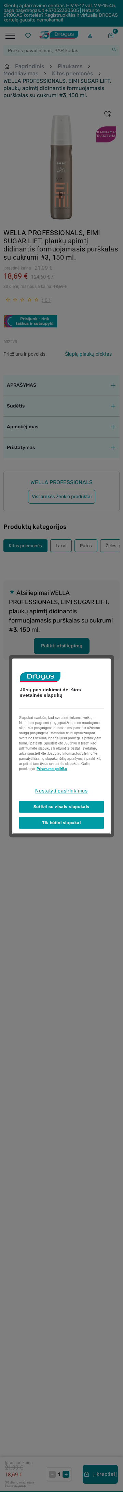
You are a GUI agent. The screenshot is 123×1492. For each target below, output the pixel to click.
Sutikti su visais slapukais (61, 807)
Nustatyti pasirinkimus (61, 790)
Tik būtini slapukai (61, 822)
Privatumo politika (52, 768)
